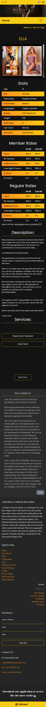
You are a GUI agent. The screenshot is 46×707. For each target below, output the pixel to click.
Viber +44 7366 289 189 (11, 672)
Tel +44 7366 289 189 (10, 667)
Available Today (37, 602)
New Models (39, 593)
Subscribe (23, 643)
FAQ (4, 556)
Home (4, 550)
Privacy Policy (7, 574)
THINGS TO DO (9, 565)
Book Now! (23, 344)
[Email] (43, 2)
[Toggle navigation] (40, 20)
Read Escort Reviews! (23, 336)
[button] (39, 2)
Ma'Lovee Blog (8, 577)
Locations (40, 605)
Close (40, 492)
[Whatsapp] (3, 2)
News (4, 562)
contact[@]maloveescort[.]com (14, 663)
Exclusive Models (37, 596)
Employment (7, 559)
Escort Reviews (8, 568)
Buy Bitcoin (6, 553)
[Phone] (5, 2)
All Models (39, 599)
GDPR (4, 571)
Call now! (23, 704)
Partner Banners (8, 580)
